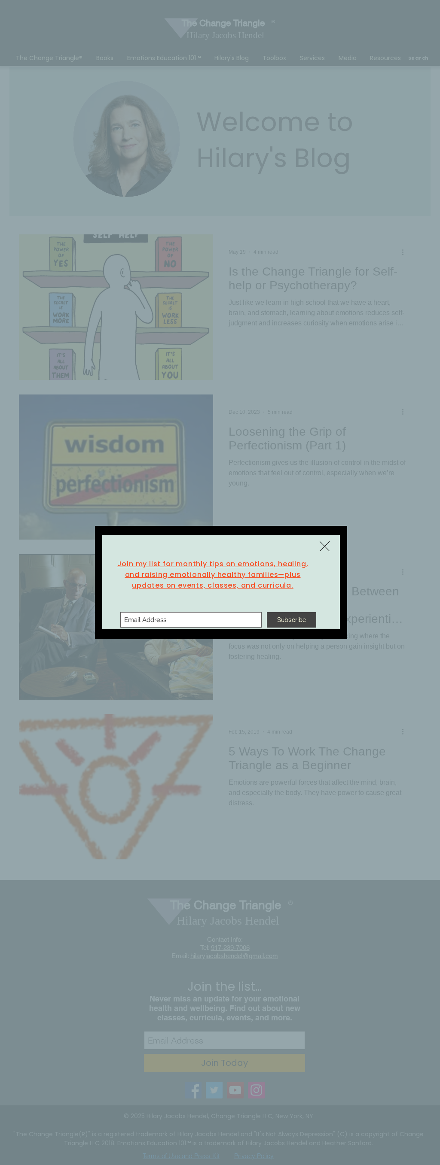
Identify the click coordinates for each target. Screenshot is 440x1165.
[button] (325, 546)
